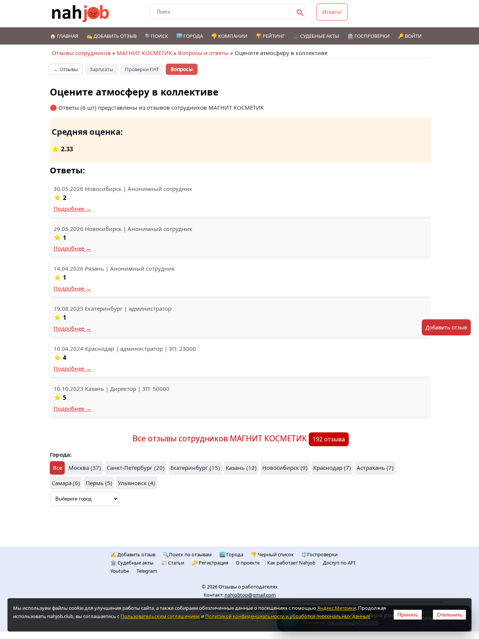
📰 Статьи (172, 562)
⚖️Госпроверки (319, 554)
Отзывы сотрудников (81, 53)
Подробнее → (72, 208)
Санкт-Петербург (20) (136, 467)
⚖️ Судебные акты (316, 36)
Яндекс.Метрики (336, 608)
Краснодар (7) (332, 467)
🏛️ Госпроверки (368, 36)
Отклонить (449, 615)
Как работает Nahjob (291, 562)
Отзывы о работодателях (248, 586)
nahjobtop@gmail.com (250, 594)
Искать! (332, 11)
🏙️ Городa (231, 554)
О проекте (248, 562)
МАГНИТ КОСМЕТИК (144, 53)
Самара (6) (66, 483)
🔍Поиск (156, 36)
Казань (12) (241, 467)
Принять (407, 615)
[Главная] (81, 14)
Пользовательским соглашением (160, 616)
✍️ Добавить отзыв (111, 36)
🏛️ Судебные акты (131, 562)
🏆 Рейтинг (270, 36)
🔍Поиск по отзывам (187, 554)
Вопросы (182, 69)
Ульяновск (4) (136, 483)
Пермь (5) (99, 483)
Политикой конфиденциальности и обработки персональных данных (287, 616)
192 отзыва (328, 439)
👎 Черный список (272, 554)
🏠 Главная (64, 36)
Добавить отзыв (446, 327)
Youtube (119, 571)
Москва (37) (84, 467)
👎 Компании (229, 36)
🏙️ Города (189, 36)
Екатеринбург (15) (195, 467)
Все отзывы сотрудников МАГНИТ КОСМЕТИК (220, 438)
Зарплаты (101, 69)
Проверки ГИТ (142, 69)
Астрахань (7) (375, 467)
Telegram (147, 571)
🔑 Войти (410, 36)
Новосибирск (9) (285, 467)
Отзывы (66, 69)
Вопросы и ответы (203, 53)
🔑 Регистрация (210, 562)
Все (57, 467)
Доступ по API (339, 562)
